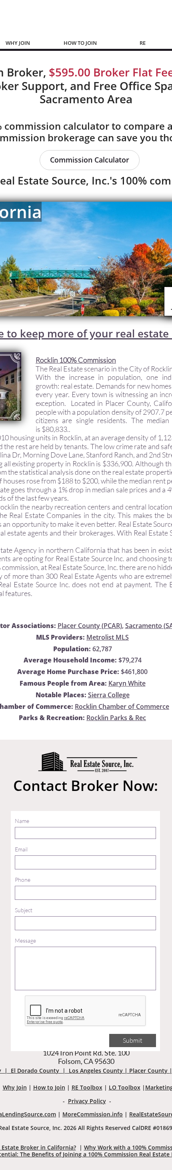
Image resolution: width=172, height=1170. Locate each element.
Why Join (15, 1087)
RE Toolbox (87, 1087)
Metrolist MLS (107, 637)
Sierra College (109, 694)
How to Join (49, 1087)
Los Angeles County (96, 1070)
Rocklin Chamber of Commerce (122, 706)
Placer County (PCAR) (90, 625)
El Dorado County (35, 1070)
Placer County (148, 1070)
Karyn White (127, 683)
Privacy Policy (87, 1101)
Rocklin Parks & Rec (116, 717)
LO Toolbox (124, 1087)
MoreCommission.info (92, 1114)
